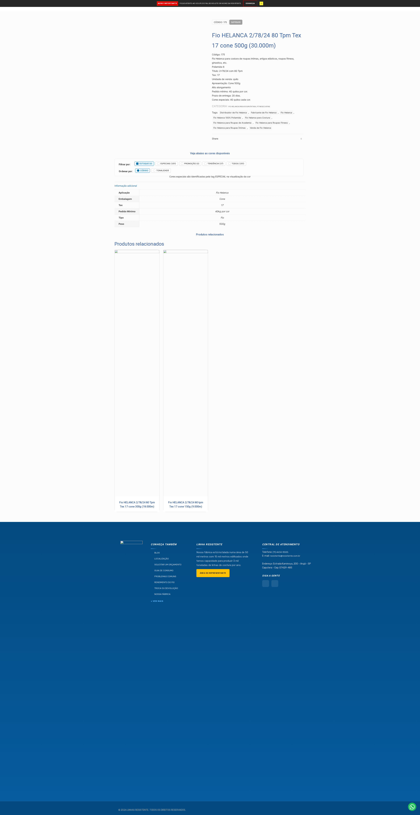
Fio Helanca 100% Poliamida (227, 117)
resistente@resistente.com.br (285, 556)
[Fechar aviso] (261, 3)
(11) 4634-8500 (280, 552)
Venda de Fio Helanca (260, 128)
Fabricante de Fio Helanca (263, 112)
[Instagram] (274, 583)
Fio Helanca (286, 112)
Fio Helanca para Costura (257, 117)
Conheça (250, 3)
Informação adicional (126, 185)
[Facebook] (265, 583)
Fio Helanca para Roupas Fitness (272, 123)
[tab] (210, 186)
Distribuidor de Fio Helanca (233, 112)
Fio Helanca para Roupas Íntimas (229, 128)
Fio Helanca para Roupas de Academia (232, 123)
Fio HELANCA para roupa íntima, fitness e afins (249, 106)
